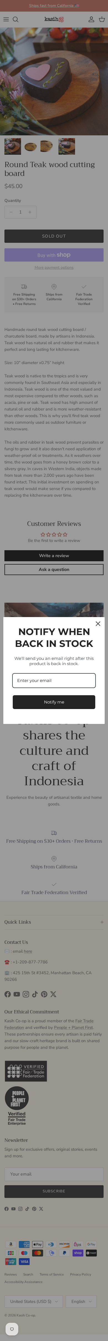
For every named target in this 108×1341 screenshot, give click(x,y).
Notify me (54, 702)
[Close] (98, 623)
